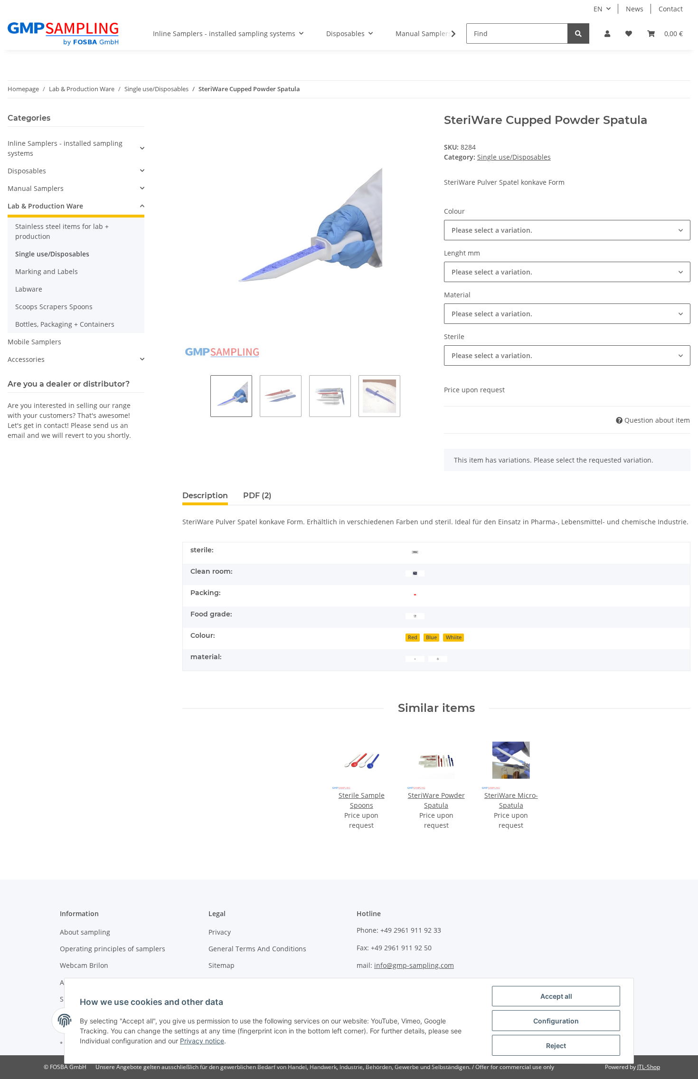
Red (412, 637)
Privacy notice (202, 1041)
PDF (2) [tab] (257, 495)
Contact (671, 8)
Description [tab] (205, 495)
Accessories (26, 359)
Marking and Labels (46, 271)
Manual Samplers (36, 188)
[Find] (578, 33)
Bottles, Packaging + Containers (64, 324)
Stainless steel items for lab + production (62, 231)
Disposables (27, 170)
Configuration (556, 1021)
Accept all (556, 996)
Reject (556, 1045)
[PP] (415, 658)
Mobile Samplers (34, 341)
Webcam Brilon (84, 965)
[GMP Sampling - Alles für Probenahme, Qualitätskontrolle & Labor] (63, 34)
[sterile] (415, 551)
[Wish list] (629, 33)
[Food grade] (415, 615)
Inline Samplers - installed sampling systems (65, 148)
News (634, 8)
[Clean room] (415, 572)
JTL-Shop (648, 1067)
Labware (28, 288)
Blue (431, 637)
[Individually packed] (415, 594)
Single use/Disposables (514, 156)
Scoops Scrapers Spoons (54, 306)
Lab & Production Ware (45, 205)
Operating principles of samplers (112, 948)
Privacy (219, 932)
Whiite (454, 637)
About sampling (85, 932)
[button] (607, 33)
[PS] (437, 658)
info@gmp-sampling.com (414, 965)
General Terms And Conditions (257, 948)
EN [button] (598, 8)
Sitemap (221, 965)
